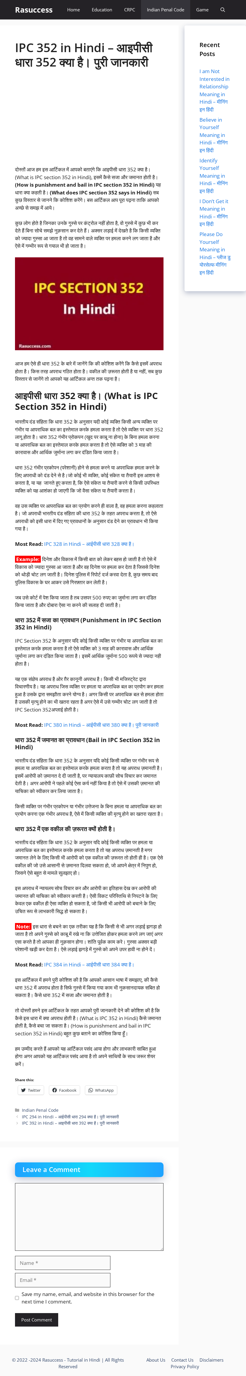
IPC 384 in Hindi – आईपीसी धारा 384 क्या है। (89, 964)
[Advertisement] (89, 121)
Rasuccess (33, 9)
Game (202, 10)
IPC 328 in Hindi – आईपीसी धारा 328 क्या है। (89, 543)
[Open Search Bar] (222, 9)
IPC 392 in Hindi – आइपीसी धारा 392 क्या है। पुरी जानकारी (70, 1123)
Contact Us (182, 1360)
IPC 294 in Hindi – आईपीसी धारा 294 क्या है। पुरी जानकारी (70, 1117)
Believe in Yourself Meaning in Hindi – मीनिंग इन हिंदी (214, 135)
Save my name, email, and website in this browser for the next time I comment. (88, 1298)
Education (102, 10)
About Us (155, 1360)
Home (73, 10)
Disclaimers (212, 1360)
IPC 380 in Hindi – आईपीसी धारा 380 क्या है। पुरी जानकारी (101, 724)
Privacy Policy (185, 1366)
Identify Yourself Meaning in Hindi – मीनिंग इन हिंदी (214, 175)
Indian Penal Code (165, 10)
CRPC (129, 10)
